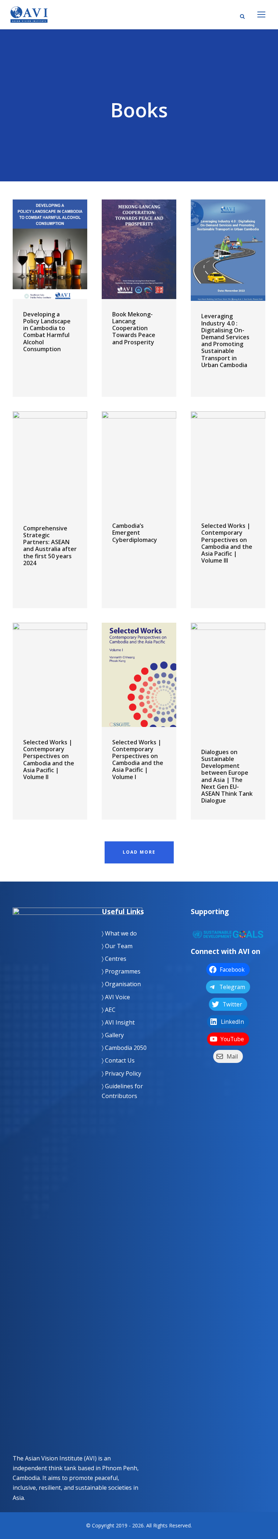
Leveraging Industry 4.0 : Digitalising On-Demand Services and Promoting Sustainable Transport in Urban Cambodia (225, 340)
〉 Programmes (121, 971)
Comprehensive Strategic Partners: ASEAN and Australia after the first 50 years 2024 (50, 545)
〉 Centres (114, 959)
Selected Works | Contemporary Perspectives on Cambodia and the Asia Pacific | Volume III (226, 543)
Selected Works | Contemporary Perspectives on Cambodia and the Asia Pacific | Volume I (137, 759)
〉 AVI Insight (118, 1022)
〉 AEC (108, 1010)
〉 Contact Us (118, 1060)
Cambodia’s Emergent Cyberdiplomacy (134, 532)
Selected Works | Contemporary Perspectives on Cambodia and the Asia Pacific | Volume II (48, 759)
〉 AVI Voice (116, 997)
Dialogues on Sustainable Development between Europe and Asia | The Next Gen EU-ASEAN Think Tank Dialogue (227, 776)
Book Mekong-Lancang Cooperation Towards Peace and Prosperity (133, 328)
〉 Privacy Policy (121, 1073)
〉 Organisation (121, 984)
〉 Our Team (117, 946)
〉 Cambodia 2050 (124, 1048)
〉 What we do (119, 933)
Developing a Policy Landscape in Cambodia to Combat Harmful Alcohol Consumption (47, 331)
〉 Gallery (113, 1035)
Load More (139, 852)
